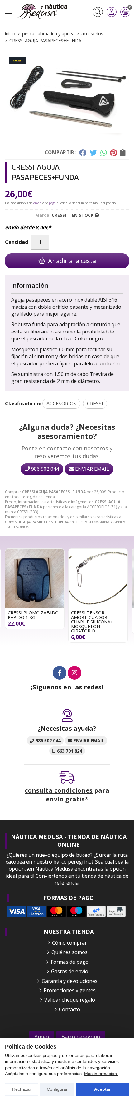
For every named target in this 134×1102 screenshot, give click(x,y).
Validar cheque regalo (69, 999)
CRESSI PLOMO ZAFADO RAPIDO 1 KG (33, 615)
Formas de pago (70, 961)
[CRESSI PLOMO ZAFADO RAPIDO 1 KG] (34, 578)
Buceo (41, 1036)
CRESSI (22, 512)
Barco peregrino (80, 1036)
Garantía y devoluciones (70, 981)
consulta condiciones (59, 790)
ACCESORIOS (98, 507)
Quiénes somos (69, 952)
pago (52, 203)
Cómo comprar (69, 942)
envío (37, 203)
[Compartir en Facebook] (82, 153)
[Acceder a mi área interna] (112, 12)
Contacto (69, 1009)
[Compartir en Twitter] (93, 153)
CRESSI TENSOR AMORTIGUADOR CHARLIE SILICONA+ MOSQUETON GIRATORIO (92, 622)
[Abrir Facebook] (59, 673)
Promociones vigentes (70, 990)
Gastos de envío (69, 971)
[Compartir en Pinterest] (113, 153)
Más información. (101, 1073)
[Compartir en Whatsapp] (103, 153)
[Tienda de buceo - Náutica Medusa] (42, 12)
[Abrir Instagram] (74, 673)
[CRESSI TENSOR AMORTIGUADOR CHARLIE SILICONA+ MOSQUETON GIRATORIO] (98, 578)
